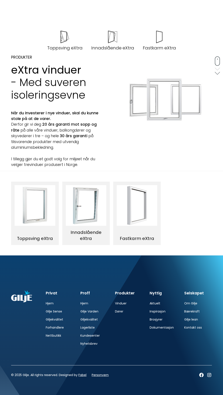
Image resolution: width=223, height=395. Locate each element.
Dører (119, 311)
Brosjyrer (156, 319)
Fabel (82, 375)
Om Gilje (190, 303)
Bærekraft (192, 311)
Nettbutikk (53, 335)
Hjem (50, 303)
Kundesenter (90, 335)
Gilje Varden (89, 311)
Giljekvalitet (54, 319)
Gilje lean (191, 319)
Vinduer (121, 303)
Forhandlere (55, 327)
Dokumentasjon (162, 327)
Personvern (100, 375)
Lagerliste (87, 327)
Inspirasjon (158, 311)
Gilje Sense (54, 311)
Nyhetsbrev (89, 343)
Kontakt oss (193, 327)
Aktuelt (155, 303)
